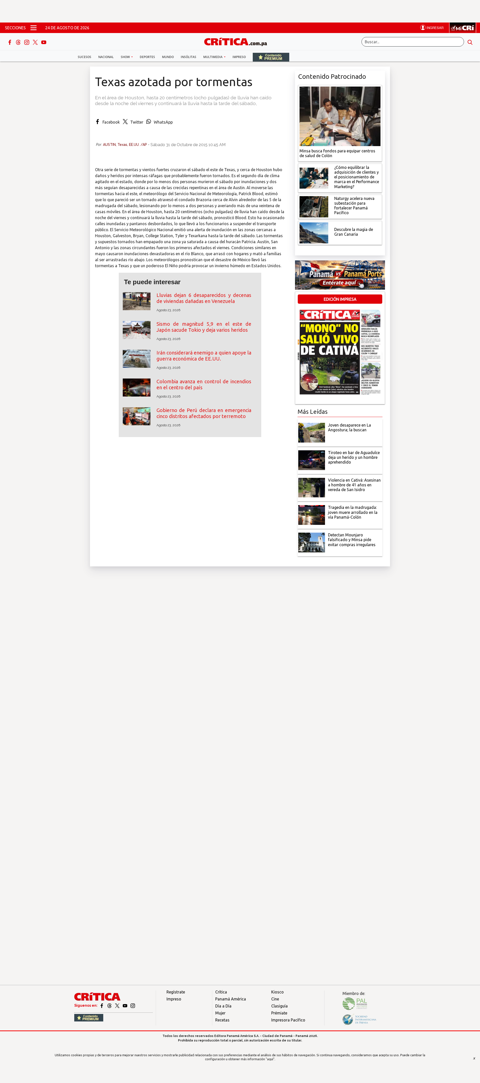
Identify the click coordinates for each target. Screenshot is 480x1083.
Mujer (220, 1013)
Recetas (222, 1020)
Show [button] (125, 57)
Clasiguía (279, 1006)
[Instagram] (27, 42)
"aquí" (270, 1059)
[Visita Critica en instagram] (132, 1005)
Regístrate (175, 992)
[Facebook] (10, 42)
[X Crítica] (36, 42)
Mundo (168, 57)
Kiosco (277, 992)
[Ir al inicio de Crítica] (238, 41)
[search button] (470, 42)
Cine (275, 999)
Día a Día (223, 1006)
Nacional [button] (106, 57)
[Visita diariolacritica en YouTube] (125, 1005)
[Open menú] (33, 28)
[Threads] (18, 42)
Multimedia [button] (213, 57)
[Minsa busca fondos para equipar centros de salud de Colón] (340, 116)
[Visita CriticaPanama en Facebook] (102, 1005)
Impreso (239, 57)
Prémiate (279, 1013)
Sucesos (84, 57)
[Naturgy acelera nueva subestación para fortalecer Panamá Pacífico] (314, 206)
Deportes (147, 57)
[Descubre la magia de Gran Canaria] (314, 232)
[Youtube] (44, 42)
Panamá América (230, 999)
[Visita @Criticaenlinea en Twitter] (109, 1005)
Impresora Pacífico (288, 1020)
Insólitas (188, 57)
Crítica (221, 992)
